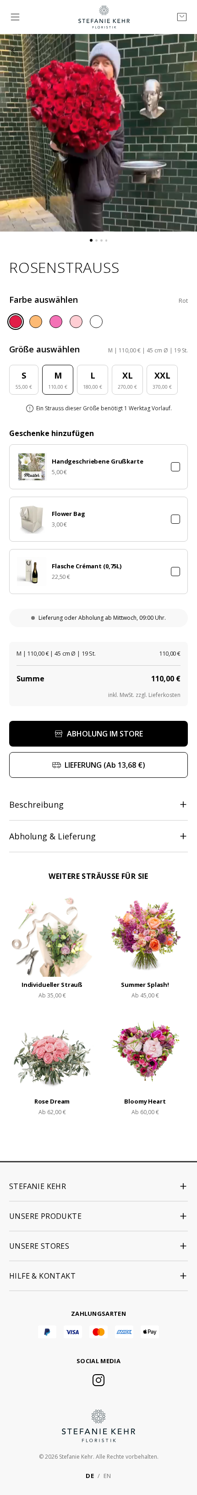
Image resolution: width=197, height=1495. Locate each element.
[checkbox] (175, 466)
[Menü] (15, 17)
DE (90, 1476)
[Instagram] (98, 1380)
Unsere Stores (39, 1246)
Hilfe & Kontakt (42, 1276)
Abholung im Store (105, 734)
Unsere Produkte (45, 1216)
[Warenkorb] (182, 17)
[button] (98, 466)
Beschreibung (36, 804)
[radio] (15, 321)
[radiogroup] (98, 321)
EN (107, 1476)
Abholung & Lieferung (52, 836)
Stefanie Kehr (37, 1186)
